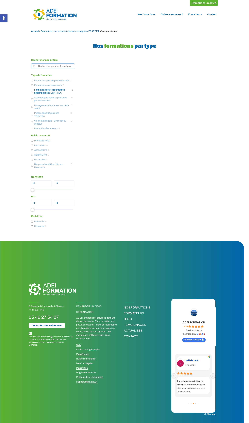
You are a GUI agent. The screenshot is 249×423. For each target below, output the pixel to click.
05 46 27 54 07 (44, 317)
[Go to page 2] (193, 404)
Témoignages (135, 324)
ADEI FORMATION (194, 322)
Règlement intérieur (86, 372)
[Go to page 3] (195, 403)
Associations (40, 150)
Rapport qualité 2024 (87, 382)
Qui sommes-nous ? (172, 14)
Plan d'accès (82, 354)
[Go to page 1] (191, 403)
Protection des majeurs (46, 128)
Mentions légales (84, 363)
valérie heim (192, 360)
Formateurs (195, 14)
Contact (212, 14)
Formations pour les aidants (48, 85)
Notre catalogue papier (88, 349)
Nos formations (146, 14)
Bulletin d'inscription (86, 358)
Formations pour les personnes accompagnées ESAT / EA (70, 31)
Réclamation (85, 312)
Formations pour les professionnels (51, 80)
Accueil (35, 31)
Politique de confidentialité (89, 377)
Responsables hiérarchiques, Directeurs (48, 166)
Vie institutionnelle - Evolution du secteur (50, 122)
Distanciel (39, 226)
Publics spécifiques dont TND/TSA (46, 114)
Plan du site (82, 368)
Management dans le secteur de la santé (51, 107)
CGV (78, 345)
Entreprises (40, 159)
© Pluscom (209, 414)
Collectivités (40, 155)
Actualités (133, 330)
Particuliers (40, 145)
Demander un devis (204, 2)
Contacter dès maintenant (47, 325)
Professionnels (41, 140)
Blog (128, 319)
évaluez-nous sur (192, 339)
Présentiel (39, 221)
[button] (3, 18)
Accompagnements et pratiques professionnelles (50, 99)
